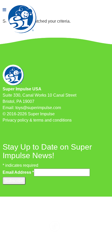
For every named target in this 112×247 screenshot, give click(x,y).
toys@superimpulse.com (38, 107)
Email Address (18, 172)
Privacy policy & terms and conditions (37, 120)
